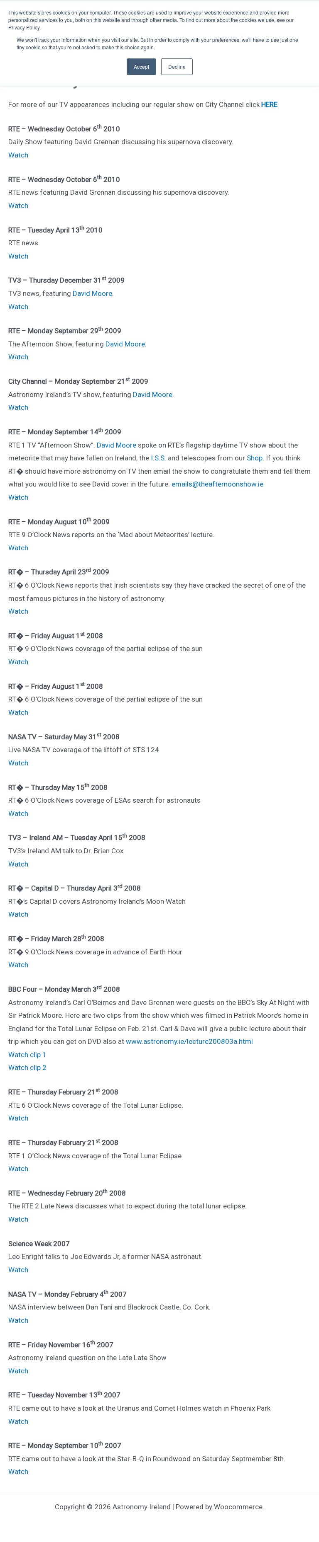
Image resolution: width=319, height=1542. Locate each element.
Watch (18, 155)
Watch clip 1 (27, 1055)
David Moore (92, 293)
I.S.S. (158, 458)
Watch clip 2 (27, 1067)
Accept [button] (141, 66)
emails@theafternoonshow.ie (217, 484)
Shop (255, 458)
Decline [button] (177, 66)
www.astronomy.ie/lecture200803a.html (189, 1041)
